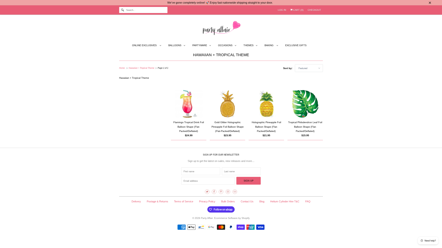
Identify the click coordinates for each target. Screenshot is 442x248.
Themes (248, 45)
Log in (282, 10)
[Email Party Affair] (235, 191)
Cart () (298, 10)
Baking (270, 45)
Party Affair (207, 218)
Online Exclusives (145, 45)
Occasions (225, 45)
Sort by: (288, 68)
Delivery (136, 201)
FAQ (307, 201)
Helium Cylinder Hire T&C (284, 201)
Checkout (314, 10)
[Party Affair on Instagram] (228, 191)
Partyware (200, 45)
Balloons (175, 45)
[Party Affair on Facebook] (214, 191)
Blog (261, 201)
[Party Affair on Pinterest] (221, 191)
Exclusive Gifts (295, 45)
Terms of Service (183, 201)
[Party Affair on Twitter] (207, 191)
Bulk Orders (228, 201)
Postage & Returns (157, 201)
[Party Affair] (221, 29)
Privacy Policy (207, 201)
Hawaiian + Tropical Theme (221, 55)
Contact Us (247, 201)
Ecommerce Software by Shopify (232, 218)
